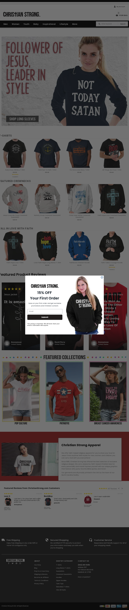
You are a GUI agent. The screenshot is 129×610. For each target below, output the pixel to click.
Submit (44, 317)
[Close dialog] (102, 277)
